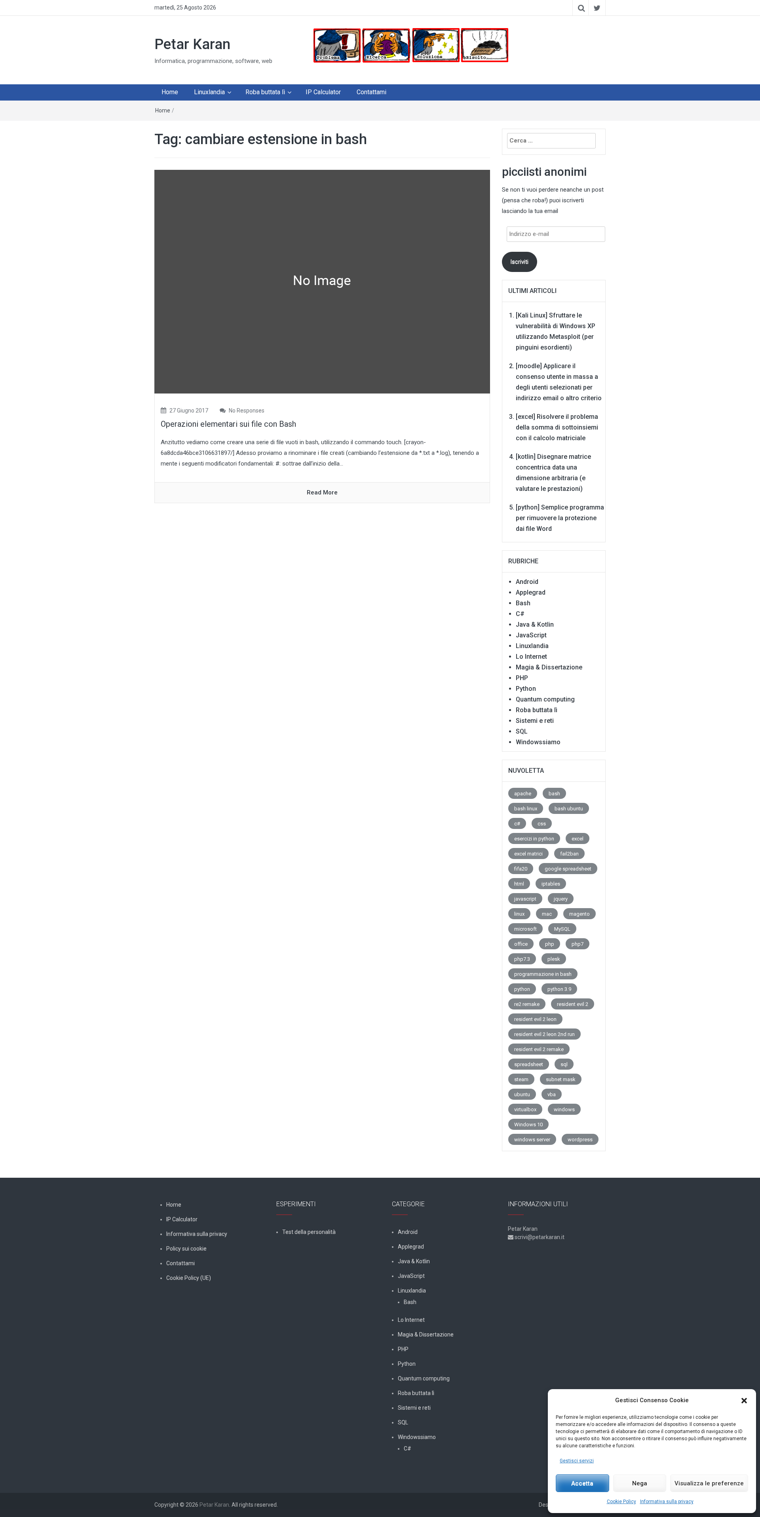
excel (577, 839)
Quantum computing (545, 699)
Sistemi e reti (535, 720)
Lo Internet (531, 656)
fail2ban (569, 854)
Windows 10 (528, 1124)
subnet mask (561, 1079)
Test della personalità (309, 1232)
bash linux (525, 809)
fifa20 (520, 869)
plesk (553, 959)
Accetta (582, 1483)
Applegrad (530, 592)
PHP (522, 678)
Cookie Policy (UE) (188, 1278)
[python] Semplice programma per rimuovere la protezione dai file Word (560, 518)
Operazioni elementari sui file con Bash (228, 424)
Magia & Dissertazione (549, 667)
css (542, 824)
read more (322, 492)
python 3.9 (559, 989)
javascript (525, 899)
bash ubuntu (569, 809)
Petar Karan (192, 44)
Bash (523, 603)
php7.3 (522, 959)
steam (521, 1079)
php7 (577, 944)
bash (554, 794)
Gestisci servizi (577, 1461)
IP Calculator (323, 92)
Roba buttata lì (265, 92)
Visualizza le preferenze (709, 1483)
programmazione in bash (543, 974)
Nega (639, 1483)
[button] (744, 1401)
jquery (561, 899)
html (519, 884)
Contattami (371, 92)
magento (579, 914)
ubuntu (522, 1094)
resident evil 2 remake (539, 1049)
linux (519, 914)
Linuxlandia (209, 92)
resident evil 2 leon (535, 1019)
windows (564, 1109)
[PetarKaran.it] (410, 45)
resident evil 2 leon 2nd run (544, 1034)
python (522, 989)
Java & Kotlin (535, 624)
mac (547, 914)
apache (522, 794)
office (521, 944)
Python (526, 688)
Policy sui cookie (186, 1248)
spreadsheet (528, 1064)
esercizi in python (534, 839)
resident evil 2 (572, 1004)
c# (517, 824)
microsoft (525, 929)
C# (520, 614)
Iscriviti (519, 261)
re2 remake (527, 1004)
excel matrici (528, 854)
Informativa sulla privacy (667, 1501)
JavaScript (531, 635)
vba (551, 1094)
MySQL (562, 929)
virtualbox (525, 1109)
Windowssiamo (538, 742)
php (549, 944)
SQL (522, 731)
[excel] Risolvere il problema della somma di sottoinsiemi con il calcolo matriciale (557, 427)
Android (527, 582)
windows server (532, 1140)
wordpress (580, 1140)
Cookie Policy (621, 1501)
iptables (551, 884)
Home (170, 92)
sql (564, 1064)
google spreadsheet (568, 869)
